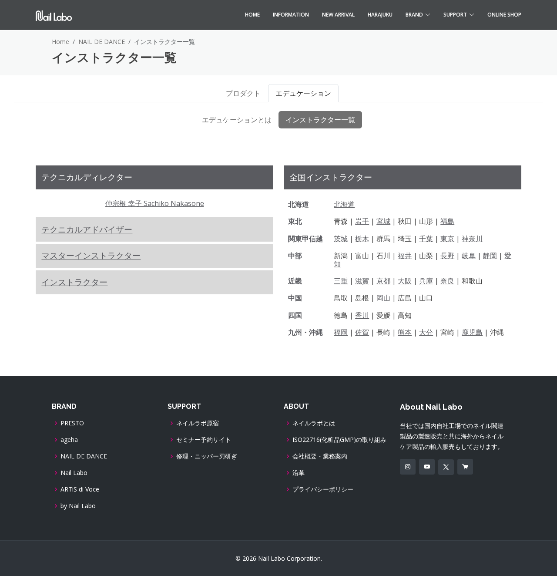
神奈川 (472, 238)
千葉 (426, 238)
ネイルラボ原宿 (197, 423)
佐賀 (362, 332)
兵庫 (426, 281)
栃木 (362, 238)
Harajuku (380, 14)
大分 (426, 332)
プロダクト (243, 93)
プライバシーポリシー (322, 489)
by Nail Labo (78, 506)
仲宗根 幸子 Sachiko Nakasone (154, 203)
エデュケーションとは (237, 120)
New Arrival (338, 14)
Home (252, 14)
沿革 (298, 473)
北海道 (344, 204)
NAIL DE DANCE (101, 41)
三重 (341, 281)
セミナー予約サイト (203, 440)
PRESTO (72, 423)
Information (291, 14)
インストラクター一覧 (320, 120)
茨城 (341, 238)
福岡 (341, 332)
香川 (362, 315)
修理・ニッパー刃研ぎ (206, 456)
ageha (69, 440)
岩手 (362, 221)
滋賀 (362, 281)
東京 (447, 238)
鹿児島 (472, 332)
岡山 (383, 298)
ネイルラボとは (313, 423)
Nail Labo (73, 473)
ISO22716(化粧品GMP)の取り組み (339, 440)
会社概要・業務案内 (319, 456)
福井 (405, 255)
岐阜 (469, 255)
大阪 (405, 281)
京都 (383, 281)
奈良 (447, 281)
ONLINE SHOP (504, 14)
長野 (447, 255)
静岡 (490, 255)
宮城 (383, 221)
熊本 (405, 332)
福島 (447, 221)
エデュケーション (303, 93)
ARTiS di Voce (79, 489)
